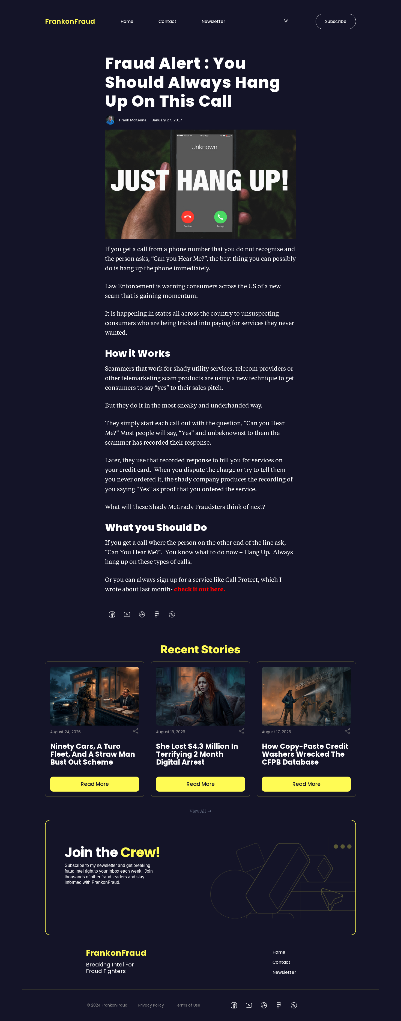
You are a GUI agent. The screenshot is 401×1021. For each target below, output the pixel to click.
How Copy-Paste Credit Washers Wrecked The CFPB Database (305, 754)
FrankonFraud (70, 21)
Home (127, 21)
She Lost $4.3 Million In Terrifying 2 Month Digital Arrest (197, 754)
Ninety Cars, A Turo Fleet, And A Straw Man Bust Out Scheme (92, 754)
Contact (167, 21)
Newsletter (213, 21)
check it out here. (200, 589)
